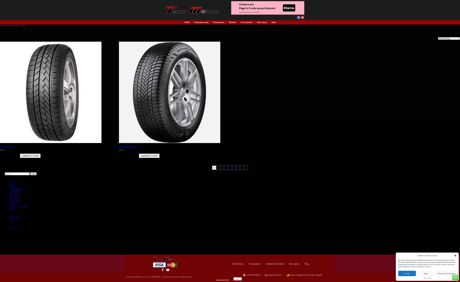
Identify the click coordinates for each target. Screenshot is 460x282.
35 (242, 168)
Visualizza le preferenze (446, 273)
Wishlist (232, 22)
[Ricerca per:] (17, 174)
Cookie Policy (15, 191)
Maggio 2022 (15, 217)
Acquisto (13, 182)
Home (2, 25)
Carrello (13, 187)
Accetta (407, 273)
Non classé (14, 228)
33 (234, 168)
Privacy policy (428, 278)
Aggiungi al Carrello (30, 156)
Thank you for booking (18, 207)
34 (238, 168)
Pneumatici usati (201, 22)
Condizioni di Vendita (18, 189)
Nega (426, 273)
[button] (455, 255)
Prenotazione (218, 22)
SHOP (187, 22)
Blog (274, 22)
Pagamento (14, 198)
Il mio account (246, 22)
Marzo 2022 (14, 219)
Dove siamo (262, 22)
